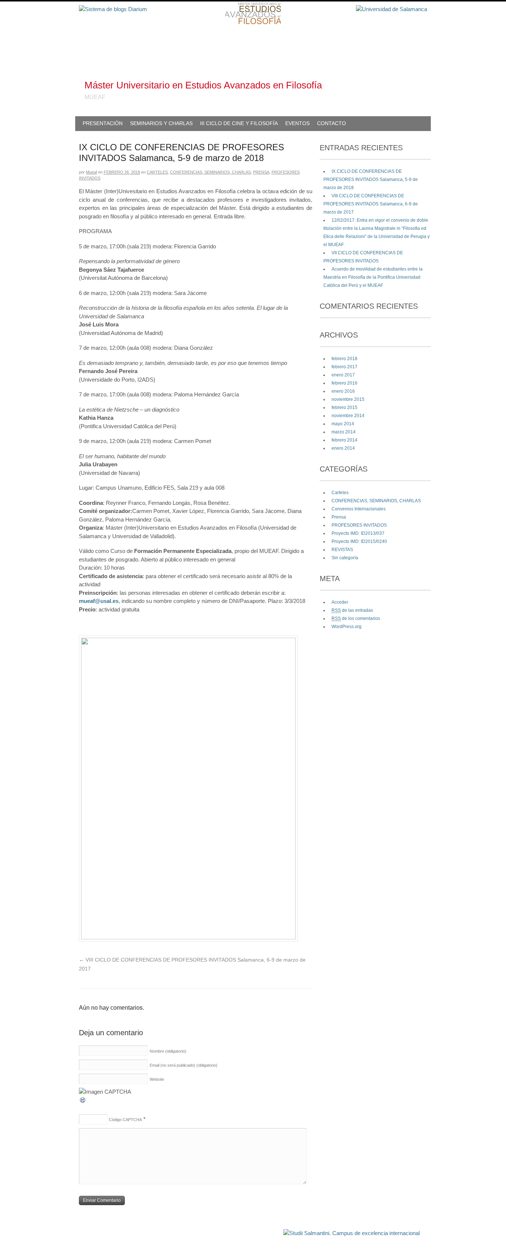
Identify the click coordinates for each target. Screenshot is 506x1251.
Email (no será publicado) (183, 1065)
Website (157, 1079)
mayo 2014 (343, 423)
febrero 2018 (344, 358)
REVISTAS (342, 549)
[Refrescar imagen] (83, 1102)
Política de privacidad (260, 1230)
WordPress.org (347, 626)
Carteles (157, 172)
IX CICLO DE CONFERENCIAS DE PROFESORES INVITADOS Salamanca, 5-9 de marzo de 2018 (370, 179)
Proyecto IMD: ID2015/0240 (359, 541)
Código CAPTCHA (125, 1119)
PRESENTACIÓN (103, 123)
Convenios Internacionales (359, 509)
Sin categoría (345, 557)
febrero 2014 (344, 440)
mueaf (91, 172)
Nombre (168, 1051)
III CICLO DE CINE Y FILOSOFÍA (239, 123)
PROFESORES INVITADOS (359, 525)
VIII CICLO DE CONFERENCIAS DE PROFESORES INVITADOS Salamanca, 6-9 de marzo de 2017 (370, 204)
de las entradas (352, 610)
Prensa (261, 172)
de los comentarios (356, 618)
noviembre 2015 (348, 399)
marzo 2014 (344, 432)
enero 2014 (343, 448)
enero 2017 (343, 375)
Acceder (340, 602)
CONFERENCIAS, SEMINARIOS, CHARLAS (210, 172)
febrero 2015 (344, 407)
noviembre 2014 (348, 415)
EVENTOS (297, 123)
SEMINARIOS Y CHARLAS (161, 123)
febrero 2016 (344, 383)
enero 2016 (343, 391)
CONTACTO (331, 123)
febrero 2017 (344, 366)
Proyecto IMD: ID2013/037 (358, 533)
